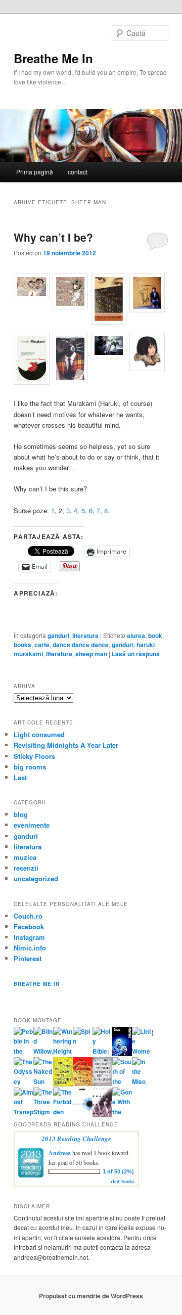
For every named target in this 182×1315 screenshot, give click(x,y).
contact (77, 171)
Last (20, 777)
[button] (33, 288)
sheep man (91, 653)
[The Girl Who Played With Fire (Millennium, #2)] (83, 1083)
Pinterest (27, 958)
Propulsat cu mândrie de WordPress (91, 1295)
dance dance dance (81, 644)
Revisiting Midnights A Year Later (66, 745)
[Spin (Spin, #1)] (83, 1041)
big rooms (30, 767)
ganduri (58, 635)
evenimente (32, 825)
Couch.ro (28, 916)
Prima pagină (34, 171)
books (22, 644)
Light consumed (39, 734)
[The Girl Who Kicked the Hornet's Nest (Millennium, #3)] (102, 1083)
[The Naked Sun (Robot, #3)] (43, 1081)
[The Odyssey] (23, 1081)
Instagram (29, 937)
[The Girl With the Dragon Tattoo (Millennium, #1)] (63, 1084)
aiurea (136, 635)
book (155, 635)
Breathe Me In (53, 58)
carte (42, 644)
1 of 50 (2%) (118, 1171)
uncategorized (36, 878)
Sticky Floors (34, 756)
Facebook (29, 926)
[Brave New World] (102, 1114)
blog (21, 814)
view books (122, 1181)
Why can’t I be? (53, 237)
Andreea (60, 1153)
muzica (25, 857)
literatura (85, 635)
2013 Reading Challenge (76, 1138)
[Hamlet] (122, 1053)
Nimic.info (30, 948)
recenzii (26, 868)
